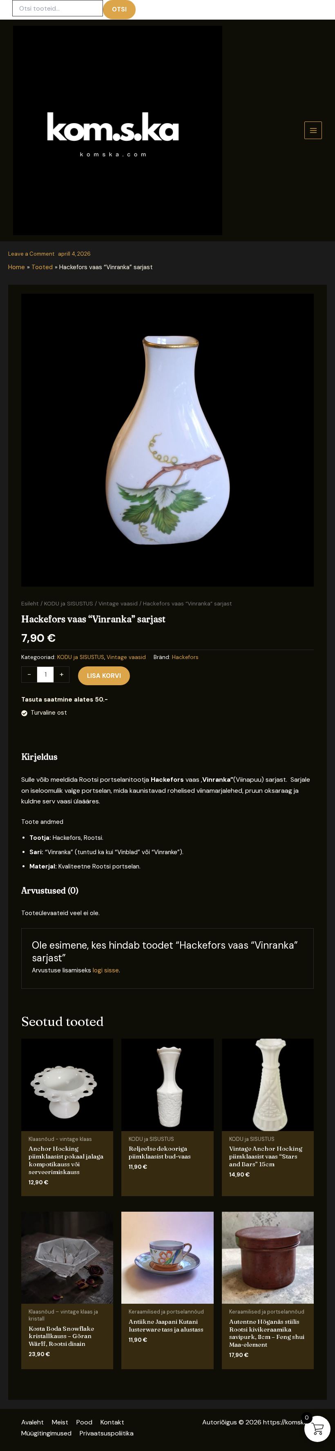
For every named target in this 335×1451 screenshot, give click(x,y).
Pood (84, 1422)
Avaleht (32, 1422)
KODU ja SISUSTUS (68, 603)
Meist (60, 1422)
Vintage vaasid (118, 603)
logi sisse (106, 970)
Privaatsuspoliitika (107, 1433)
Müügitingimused (46, 1433)
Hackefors (185, 657)
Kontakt (112, 1422)
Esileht (30, 603)
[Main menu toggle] (313, 130)
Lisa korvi (104, 676)
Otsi (119, 9)
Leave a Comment (31, 253)
